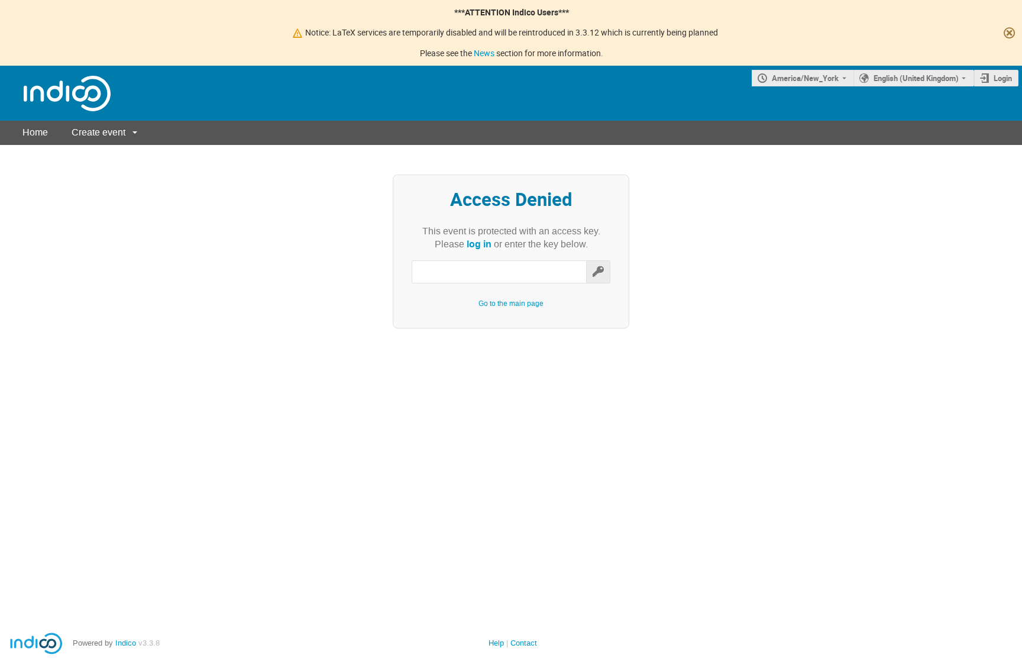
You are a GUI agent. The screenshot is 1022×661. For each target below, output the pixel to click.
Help (496, 643)
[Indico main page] (55, 93)
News (484, 53)
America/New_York (805, 78)
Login (1003, 78)
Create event (98, 132)
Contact (523, 643)
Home (35, 132)
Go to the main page (511, 303)
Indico (125, 643)
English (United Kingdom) (916, 78)
